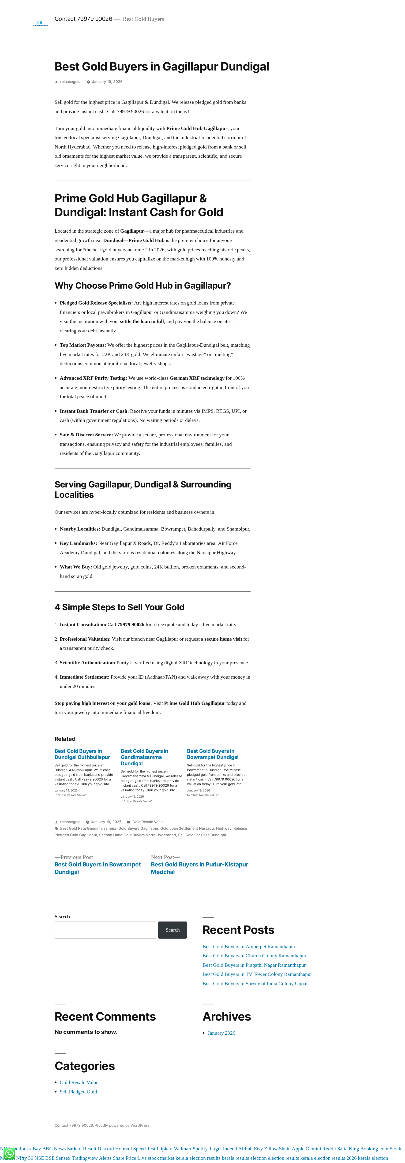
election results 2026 (335, 1158)
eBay (35, 1148)
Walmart (182, 1148)
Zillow (271, 1148)
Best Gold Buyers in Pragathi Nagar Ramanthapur (254, 965)
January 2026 (221, 1033)
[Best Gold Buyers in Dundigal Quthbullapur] (88, 771)
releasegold (70, 81)
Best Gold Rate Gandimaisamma (88, 828)
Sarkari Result (81, 1148)
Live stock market (155, 1158)
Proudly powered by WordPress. (122, 1125)
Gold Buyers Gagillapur (138, 828)
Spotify (200, 1148)
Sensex (63, 1158)
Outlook (20, 1148)
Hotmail (123, 1148)
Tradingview (85, 1158)
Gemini (313, 1148)
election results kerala (290, 1158)
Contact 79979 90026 (83, 18)
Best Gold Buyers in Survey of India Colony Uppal (255, 983)
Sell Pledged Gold (78, 1092)
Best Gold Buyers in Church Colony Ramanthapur (254, 955)
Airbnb (245, 1148)
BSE (50, 1158)
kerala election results (198, 1158)
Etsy (258, 1148)
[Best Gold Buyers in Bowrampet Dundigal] (220, 771)
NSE (39, 1158)
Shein (285, 1148)
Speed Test (144, 1148)
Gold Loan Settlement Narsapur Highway (195, 828)
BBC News (54, 1148)
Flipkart (165, 1148)
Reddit (329, 1148)
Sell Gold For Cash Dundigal (202, 835)
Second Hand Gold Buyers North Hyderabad (137, 835)
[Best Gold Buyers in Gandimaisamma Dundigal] (154, 774)
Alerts (105, 1158)
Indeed (230, 1148)
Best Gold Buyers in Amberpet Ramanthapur (248, 946)
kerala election (373, 1158)
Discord (106, 1148)
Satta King (348, 1148)
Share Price (124, 1158)
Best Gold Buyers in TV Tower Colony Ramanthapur (257, 974)
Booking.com (374, 1148)
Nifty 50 (24, 1158)
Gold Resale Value (148, 822)
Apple (298, 1148)
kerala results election (244, 1158)
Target (215, 1148)
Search (62, 916)
